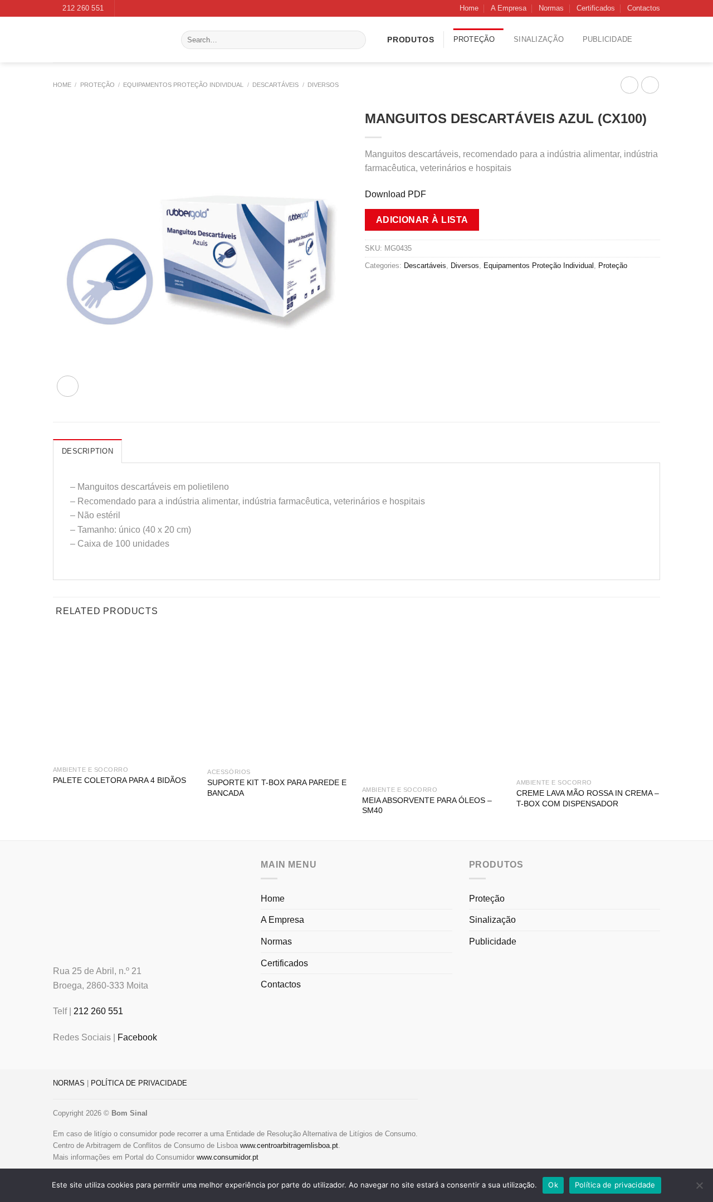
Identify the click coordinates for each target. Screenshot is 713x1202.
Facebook (137, 1037)
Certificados (596, 8)
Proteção (474, 39)
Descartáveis (275, 84)
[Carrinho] (655, 39)
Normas (551, 8)
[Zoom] (68, 386)
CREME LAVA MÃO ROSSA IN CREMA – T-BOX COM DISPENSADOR (587, 798)
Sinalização (539, 39)
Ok (553, 1184)
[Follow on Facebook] (124, 8)
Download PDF (395, 194)
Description (87, 451)
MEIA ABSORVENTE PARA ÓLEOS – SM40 (427, 805)
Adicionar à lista (422, 220)
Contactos (643, 8)
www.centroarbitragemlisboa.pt (289, 1145)
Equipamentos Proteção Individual (183, 84)
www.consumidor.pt (227, 1157)
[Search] (355, 40)
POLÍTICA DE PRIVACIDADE (139, 1083)
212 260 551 (98, 1011)
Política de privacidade (615, 1184)
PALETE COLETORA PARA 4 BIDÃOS (119, 780)
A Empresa (508, 8)
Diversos (323, 84)
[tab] (87, 451)
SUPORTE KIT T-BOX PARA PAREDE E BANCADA (276, 787)
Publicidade (608, 39)
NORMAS (69, 1083)
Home (469, 8)
